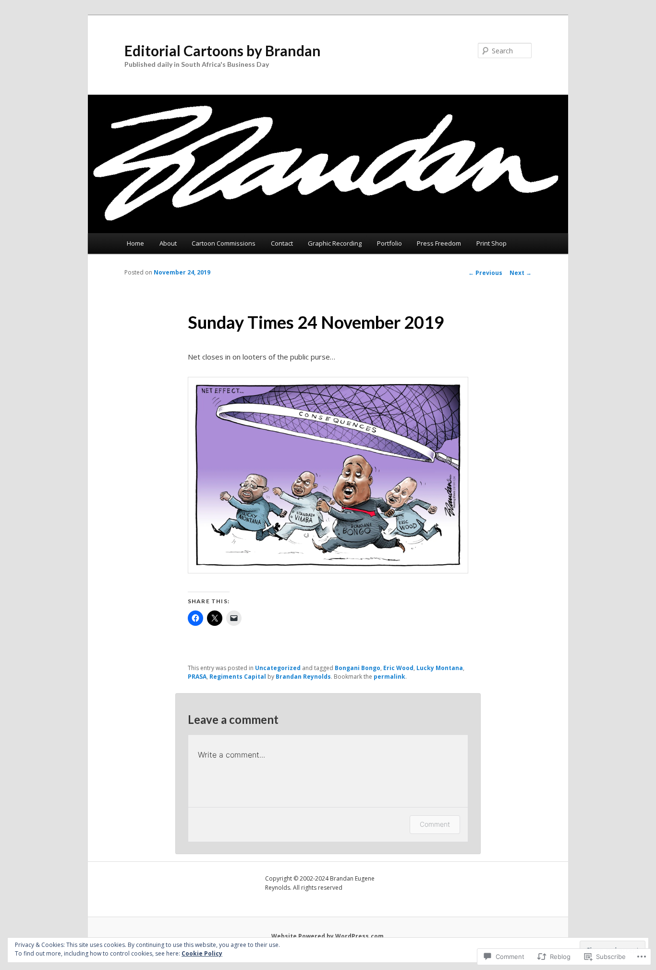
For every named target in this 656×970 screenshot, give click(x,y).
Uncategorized (278, 668)
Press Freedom (439, 243)
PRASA (197, 676)
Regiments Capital (237, 676)
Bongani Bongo (357, 668)
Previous (485, 273)
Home (135, 243)
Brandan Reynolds (303, 676)
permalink (389, 676)
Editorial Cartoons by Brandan (222, 50)
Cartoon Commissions (223, 243)
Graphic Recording (335, 243)
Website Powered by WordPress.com (327, 936)
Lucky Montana (439, 668)
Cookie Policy (202, 953)
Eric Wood (398, 668)
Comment (435, 824)
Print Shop (491, 243)
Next (521, 273)
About (168, 243)
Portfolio (389, 243)
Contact (282, 243)
